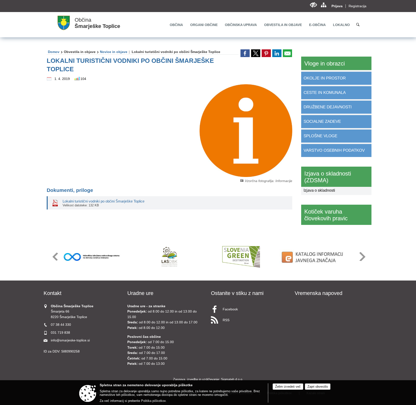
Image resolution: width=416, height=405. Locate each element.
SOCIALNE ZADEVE (322, 121)
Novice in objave (113, 52)
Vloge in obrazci (324, 63)
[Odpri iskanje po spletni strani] (358, 24)
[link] (245, 53)
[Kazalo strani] (323, 5)
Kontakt (52, 293)
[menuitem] (176, 24)
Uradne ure (140, 293)
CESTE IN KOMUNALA (325, 92)
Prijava (337, 6)
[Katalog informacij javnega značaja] (313, 257)
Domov (53, 52)
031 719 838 (60, 332)
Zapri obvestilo (317, 386)
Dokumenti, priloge (70, 190)
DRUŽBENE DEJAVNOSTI (328, 107)
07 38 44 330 (61, 325)
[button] (54, 256)
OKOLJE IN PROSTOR (325, 78)
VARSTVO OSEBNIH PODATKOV (334, 150)
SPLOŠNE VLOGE (320, 136)
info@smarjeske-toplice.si (70, 340)
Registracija (357, 6)
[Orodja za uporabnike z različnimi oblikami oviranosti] (313, 5)
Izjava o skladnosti (319, 190)
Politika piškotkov (153, 401)
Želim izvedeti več (288, 386)
